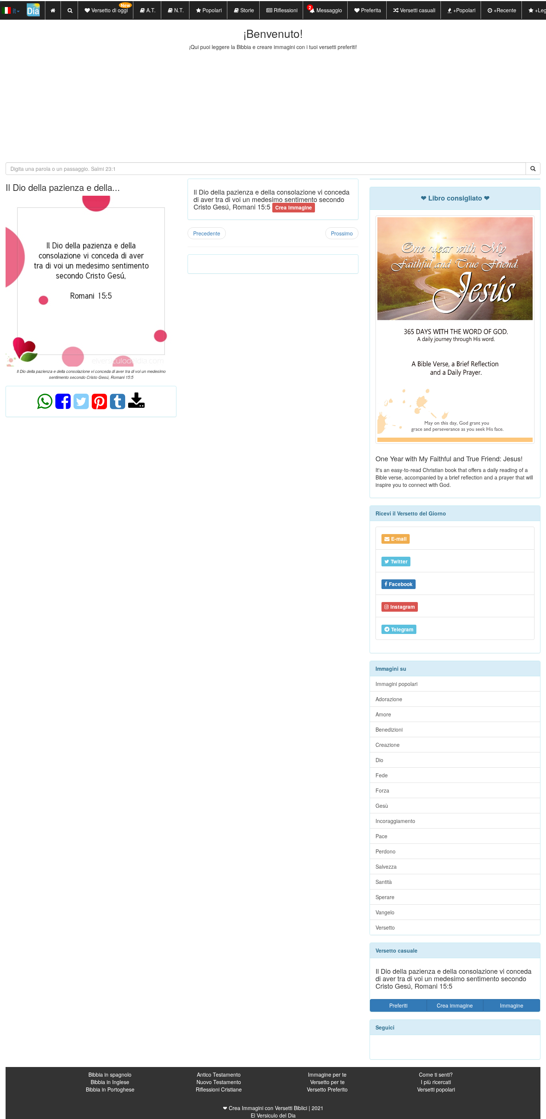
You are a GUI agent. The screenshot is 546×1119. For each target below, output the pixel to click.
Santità (384, 881)
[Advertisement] (273, 106)
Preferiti (398, 1005)
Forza (382, 790)
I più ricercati (436, 1082)
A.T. (150, 10)
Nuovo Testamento (218, 1082)
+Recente (504, 10)
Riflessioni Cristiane (219, 1089)
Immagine (511, 1005)
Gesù (382, 805)
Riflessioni (285, 10)
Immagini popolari (396, 683)
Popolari (211, 10)
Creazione (388, 744)
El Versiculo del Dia (273, 1115)
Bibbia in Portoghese (110, 1089)
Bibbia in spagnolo (109, 1074)
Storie (246, 10)
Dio (379, 760)
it (13, 10)
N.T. (178, 10)
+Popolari (463, 10)
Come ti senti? (436, 1074)
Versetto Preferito (327, 1089)
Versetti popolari (436, 1089)
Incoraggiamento (395, 820)
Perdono (386, 851)
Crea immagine (455, 1005)
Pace (381, 836)
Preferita (370, 10)
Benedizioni (389, 729)
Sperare (385, 897)
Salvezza (386, 866)
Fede (382, 775)
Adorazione (389, 699)
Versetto (385, 927)
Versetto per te (327, 1082)
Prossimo (342, 233)
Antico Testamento (219, 1074)
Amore (383, 714)
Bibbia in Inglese (110, 1082)
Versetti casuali (417, 10)
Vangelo (385, 912)
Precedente (206, 233)
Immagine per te (327, 1074)
